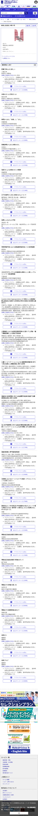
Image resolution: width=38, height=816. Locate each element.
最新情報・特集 (6, 760)
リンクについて (6, 797)
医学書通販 (5, 768)
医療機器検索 (6, 766)
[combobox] (9, 13)
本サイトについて (7, 792)
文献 (8, 19)
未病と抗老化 (32, 19)
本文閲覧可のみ (21, 16)
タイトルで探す (21, 9)
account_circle (36, 2)
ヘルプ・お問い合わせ (8, 781)
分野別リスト (6, 58)
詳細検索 (7, 9)
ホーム (2, 19)
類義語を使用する (7, 16)
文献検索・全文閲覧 (8, 762)
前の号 (28, 25)
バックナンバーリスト (9, 56)
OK (19, 813)
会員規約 (5, 799)
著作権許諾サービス (8, 773)
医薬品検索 (5, 764)
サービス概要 (6, 779)
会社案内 (5, 790)
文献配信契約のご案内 (8, 795)
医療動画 (5, 770)
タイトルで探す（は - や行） (19, 19)
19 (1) (12, 75)
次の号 (34, 25)
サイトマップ (6, 784)
